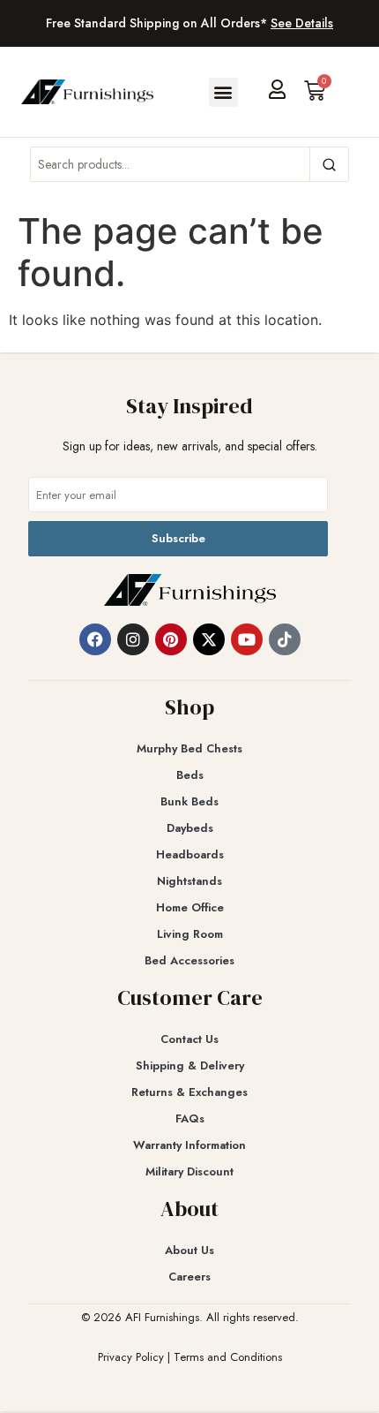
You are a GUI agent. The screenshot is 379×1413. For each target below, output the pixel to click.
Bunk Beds (189, 801)
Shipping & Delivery (190, 1065)
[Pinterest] (171, 639)
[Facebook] (95, 639)
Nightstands (189, 881)
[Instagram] (133, 639)
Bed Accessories (189, 960)
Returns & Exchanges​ (189, 1092)
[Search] (328, 164)
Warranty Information (189, 1145)
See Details (302, 23)
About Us (189, 1250)
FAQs (189, 1118)
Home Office (190, 907)
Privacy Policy (131, 1357)
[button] (223, 92)
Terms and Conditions (228, 1357)
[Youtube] (247, 639)
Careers (189, 1276)
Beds (190, 775)
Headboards (190, 854)
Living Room (190, 934)
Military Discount (189, 1171)
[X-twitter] (209, 639)
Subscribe (178, 538)
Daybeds (190, 828)
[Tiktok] (285, 639)
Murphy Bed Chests (189, 748)
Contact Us (189, 1039)
